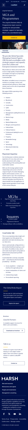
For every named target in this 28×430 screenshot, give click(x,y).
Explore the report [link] (14, 303)
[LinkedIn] (20, 414)
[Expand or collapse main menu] (3, 5)
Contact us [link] (23, 1)
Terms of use (5, 419)
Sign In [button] (7, 1)
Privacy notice (14, 419)
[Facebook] (4, 414)
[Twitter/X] (9, 414)
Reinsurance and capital (9, 386)
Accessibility (22, 419)
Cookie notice (5, 421)
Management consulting (9, 393)
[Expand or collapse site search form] (24, 5)
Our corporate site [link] (15, 1)
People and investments (9, 390)
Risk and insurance (7, 383)
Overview (5, 51)
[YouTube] (14, 414)
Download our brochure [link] (13, 330)
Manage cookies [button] (15, 421)
